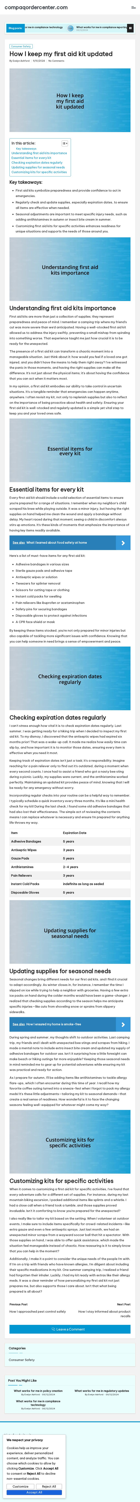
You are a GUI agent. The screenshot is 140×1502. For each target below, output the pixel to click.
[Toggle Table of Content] (63, 143)
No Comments (56, 61)
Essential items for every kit (31, 158)
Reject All (49, 1486)
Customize (20, 1486)
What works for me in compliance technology (38, 1403)
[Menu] (133, 7)
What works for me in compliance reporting (78, 27)
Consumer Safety (21, 46)
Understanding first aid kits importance (39, 153)
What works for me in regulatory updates (102, 1391)
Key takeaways (26, 148)
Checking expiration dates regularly (36, 162)
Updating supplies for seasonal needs (38, 167)
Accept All (34, 1492)
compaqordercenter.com (36, 7)
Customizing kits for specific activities (39, 172)
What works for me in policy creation (38, 1391)
